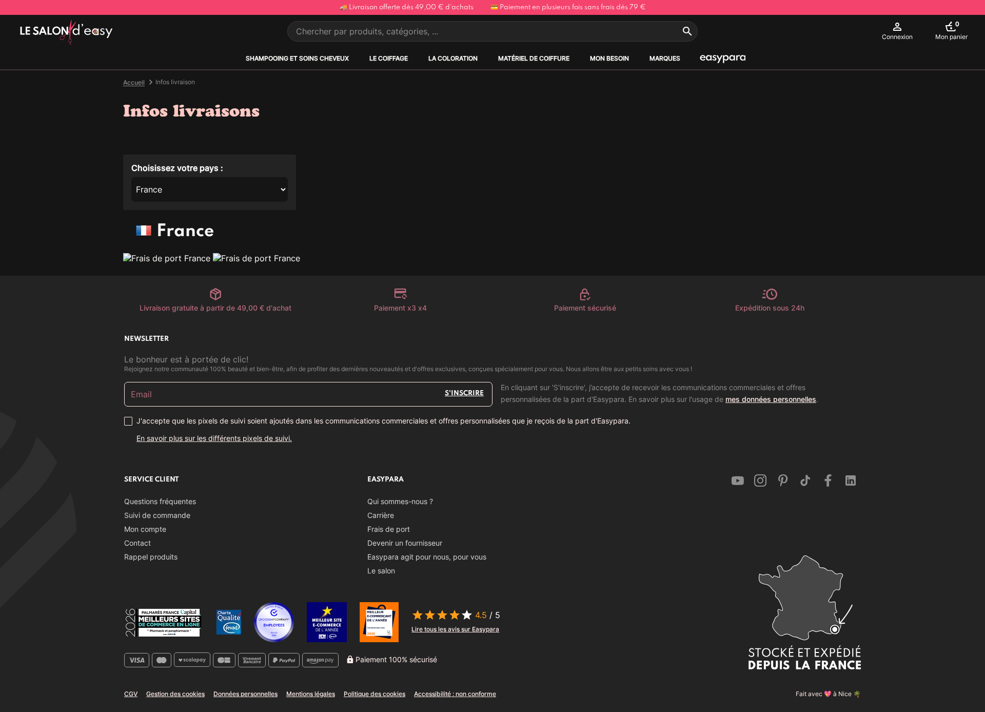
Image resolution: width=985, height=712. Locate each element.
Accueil (134, 82)
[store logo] (66, 33)
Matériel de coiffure (533, 58)
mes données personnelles (770, 399)
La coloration (453, 58)
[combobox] (492, 31)
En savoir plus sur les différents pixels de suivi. (214, 438)
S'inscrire (464, 393)
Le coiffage (388, 58)
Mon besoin (609, 58)
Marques (664, 58)
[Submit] (687, 31)
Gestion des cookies (175, 694)
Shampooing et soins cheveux (297, 58)
